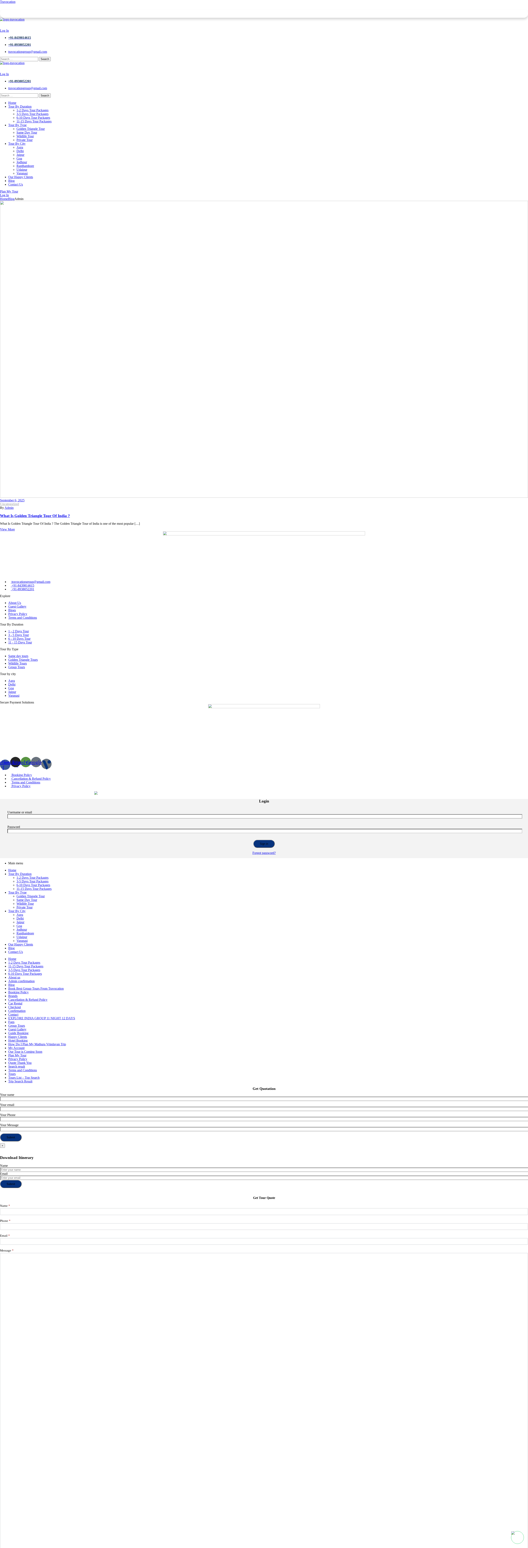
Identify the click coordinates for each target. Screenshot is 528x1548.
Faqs (11, 1022)
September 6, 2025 (12, 500)
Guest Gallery (17, 1029)
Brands (13, 996)
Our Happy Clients (20, 944)
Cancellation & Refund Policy (27, 999)
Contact (13, 1014)
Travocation (7, 2)
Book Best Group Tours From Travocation (36, 988)
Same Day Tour (26, 900)
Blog (11, 199)
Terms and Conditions (22, 1070)
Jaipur (20, 922)
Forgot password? (264, 853)
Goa (19, 926)
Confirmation (17, 1011)
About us (14, 977)
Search (45, 59)
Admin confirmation (21, 981)
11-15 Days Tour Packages (34, 888)
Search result (16, 1066)
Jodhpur (21, 929)
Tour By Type (17, 892)
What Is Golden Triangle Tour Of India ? (35, 516)
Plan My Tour (17, 1055)
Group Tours (16, 1025)
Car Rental (15, 1003)
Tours (12, 1074)
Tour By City (17, 911)
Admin (9, 507)
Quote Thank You (20, 1063)
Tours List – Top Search (24, 1077)
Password (13, 827)
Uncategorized (9, 504)
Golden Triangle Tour (30, 896)
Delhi (20, 918)
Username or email (19, 812)
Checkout (14, 1007)
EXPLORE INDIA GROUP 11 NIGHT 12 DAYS (41, 1018)
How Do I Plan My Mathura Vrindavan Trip (37, 1044)
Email (4, 1173)
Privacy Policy (17, 1059)
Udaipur (21, 937)
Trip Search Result (20, 1081)
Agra (19, 914)
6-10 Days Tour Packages (33, 885)
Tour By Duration (20, 874)
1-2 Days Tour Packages (32, 877)
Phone (5, 1220)
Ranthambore (25, 933)
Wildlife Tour (25, 903)
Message (7, 1250)
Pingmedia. (82, 793)
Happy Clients (17, 1037)
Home (4, 199)
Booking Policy (18, 992)
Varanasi (22, 940)
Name (4, 1165)
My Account (16, 1048)
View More (7, 529)
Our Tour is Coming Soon (25, 1051)
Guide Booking (18, 1033)
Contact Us (15, 952)
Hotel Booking (18, 1040)
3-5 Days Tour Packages (32, 881)
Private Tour (24, 907)
